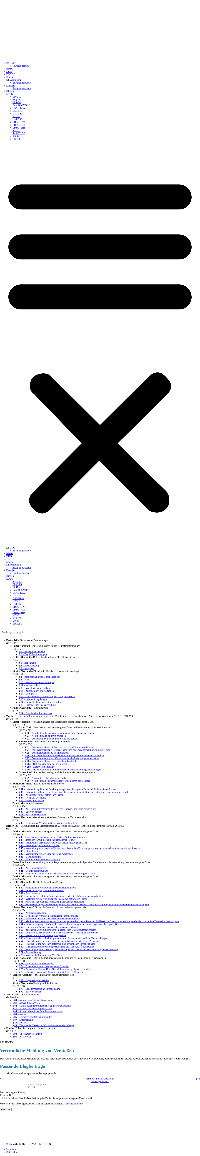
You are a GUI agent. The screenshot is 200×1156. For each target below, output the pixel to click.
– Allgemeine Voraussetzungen (36, 963)
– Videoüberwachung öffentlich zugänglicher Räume (47, 839)
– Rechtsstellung (29, 665)
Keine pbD (5, 1095)
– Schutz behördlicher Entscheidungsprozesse (37, 1011)
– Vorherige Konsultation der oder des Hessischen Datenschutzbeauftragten (58, 932)
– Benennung (27, 662)
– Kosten (19, 1022)
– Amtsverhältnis (29, 685)
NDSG (16, 130)
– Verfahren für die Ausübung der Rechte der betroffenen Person (53, 899)
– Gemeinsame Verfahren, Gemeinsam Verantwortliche (48, 823)
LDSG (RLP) (19, 125)
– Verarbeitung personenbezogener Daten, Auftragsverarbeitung (52, 837)
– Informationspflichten (33, 699)
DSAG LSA (18, 108)
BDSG (9, 68)
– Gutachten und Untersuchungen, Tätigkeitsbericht (47, 696)
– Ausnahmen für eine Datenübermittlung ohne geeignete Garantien (54, 969)
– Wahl (24, 679)
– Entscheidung (22, 1019)
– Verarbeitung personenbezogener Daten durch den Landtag (57, 780)
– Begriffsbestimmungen (33, 654)
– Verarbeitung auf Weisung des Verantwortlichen (46, 854)
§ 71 (2, 1078)
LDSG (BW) (18, 122)
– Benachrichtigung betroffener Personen (41, 890)
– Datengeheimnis (30, 856)
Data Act (10, 85)
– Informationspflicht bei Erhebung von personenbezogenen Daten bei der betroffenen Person (67, 789)
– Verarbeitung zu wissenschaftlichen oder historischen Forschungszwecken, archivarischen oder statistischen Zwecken (80, 848)
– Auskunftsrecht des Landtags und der (46, 778)
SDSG (15, 136)
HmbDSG (17, 119)
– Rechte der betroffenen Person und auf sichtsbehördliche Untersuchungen (64, 755)
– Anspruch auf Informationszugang (32, 1000)
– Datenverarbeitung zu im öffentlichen (47, 752)
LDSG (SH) (18, 127)
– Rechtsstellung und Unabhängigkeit (39, 676)
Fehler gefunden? (100, 1081)
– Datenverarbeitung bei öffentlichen (46, 764)
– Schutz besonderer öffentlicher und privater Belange (41, 1005)
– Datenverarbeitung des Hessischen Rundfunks (51, 761)
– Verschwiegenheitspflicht (34, 688)
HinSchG (11, 91)
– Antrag (19, 1014)
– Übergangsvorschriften (27, 1033)
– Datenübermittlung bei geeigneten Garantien (44, 966)
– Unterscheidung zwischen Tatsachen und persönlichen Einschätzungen (57, 944)
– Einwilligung (28, 851)
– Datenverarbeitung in (39, 766)
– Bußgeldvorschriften (32, 814)
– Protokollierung (30, 952)
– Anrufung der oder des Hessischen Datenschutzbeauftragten (52, 901)
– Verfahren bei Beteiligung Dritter (32, 1017)
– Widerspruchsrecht (31, 800)
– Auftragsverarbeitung (32, 913)
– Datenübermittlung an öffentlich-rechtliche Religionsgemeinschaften (62, 758)
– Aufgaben (26, 668)
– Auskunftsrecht (29, 893)
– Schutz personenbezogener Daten (32, 1008)
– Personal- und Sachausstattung (37, 705)
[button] (100, 343)
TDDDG (10, 74)
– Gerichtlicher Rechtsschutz (35, 713)
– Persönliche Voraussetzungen (36, 682)
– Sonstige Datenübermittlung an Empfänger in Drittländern (51, 972)
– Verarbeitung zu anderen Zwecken (45, 735)
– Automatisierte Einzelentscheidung (39, 859)
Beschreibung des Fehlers (13, 1092)
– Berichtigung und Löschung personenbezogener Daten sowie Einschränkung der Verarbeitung (68, 949)
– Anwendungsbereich (32, 651)
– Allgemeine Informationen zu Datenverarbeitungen (47, 887)
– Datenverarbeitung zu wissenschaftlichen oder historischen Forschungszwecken (67, 750)
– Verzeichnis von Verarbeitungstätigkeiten (42, 935)
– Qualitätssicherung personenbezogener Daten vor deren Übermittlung (56, 946)
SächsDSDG (18, 133)
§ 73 (198, 1078)
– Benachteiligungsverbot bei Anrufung (41, 702)
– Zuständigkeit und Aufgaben (36, 691)
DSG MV (17, 110)
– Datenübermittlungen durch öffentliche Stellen (51, 738)
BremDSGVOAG (21, 105)
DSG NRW (18, 113)
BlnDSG (16, 102)
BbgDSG (17, 99)
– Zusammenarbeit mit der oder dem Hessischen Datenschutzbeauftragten (57, 929)
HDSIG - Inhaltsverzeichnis (100, 1078)
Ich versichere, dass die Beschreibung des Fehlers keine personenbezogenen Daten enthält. (48, 1098)
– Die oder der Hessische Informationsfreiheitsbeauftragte (43, 1025)
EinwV (9, 77)
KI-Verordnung (13, 80)
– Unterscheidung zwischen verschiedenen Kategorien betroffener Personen (58, 941)
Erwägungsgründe (21, 65)
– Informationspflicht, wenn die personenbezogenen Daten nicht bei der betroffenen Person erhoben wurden (74, 792)
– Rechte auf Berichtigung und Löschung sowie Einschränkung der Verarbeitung (61, 896)
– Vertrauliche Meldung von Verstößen (40, 955)
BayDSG (17, 96)
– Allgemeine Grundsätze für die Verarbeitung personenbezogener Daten (57, 873)
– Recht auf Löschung (32, 797)
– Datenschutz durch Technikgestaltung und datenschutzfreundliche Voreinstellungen (63, 938)
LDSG (9, 94)
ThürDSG (17, 139)
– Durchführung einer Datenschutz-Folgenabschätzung (48, 927)
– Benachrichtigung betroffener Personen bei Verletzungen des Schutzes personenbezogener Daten (70, 924)
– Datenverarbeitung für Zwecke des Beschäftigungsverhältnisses (59, 747)
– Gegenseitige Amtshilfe (34, 980)
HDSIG (16, 116)
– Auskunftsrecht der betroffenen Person (41, 795)
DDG (9, 71)
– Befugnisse (28, 693)
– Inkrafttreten (21, 1036)
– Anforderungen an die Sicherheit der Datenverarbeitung (49, 918)
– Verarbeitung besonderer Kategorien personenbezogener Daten (59, 733)
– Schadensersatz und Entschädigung (39, 988)
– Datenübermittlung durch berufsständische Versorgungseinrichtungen (63, 769)
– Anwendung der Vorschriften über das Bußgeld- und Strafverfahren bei (57, 809)
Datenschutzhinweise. (73, 1103)
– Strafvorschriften (30, 811)
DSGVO (10, 63)
